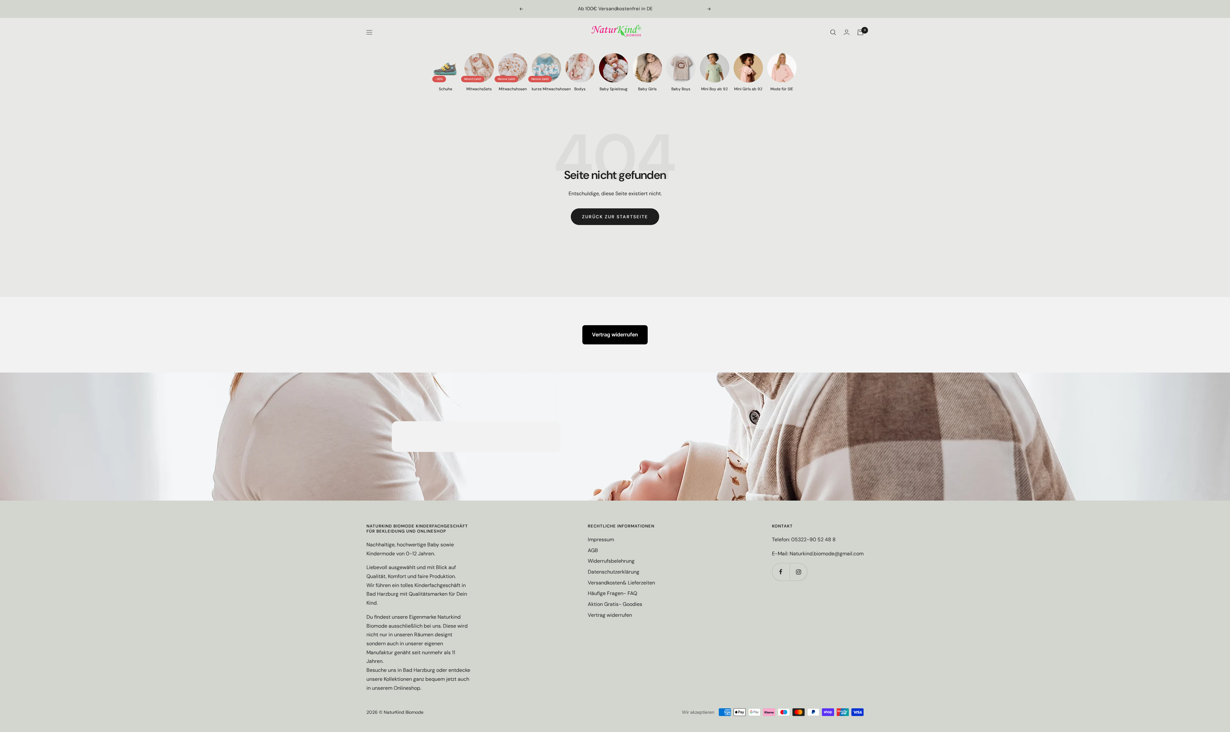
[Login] (846, 32)
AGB (593, 550)
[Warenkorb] (860, 32)
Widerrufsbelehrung (611, 561)
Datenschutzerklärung (613, 571)
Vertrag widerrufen (615, 334)
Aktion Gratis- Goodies (615, 604)
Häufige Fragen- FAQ (612, 593)
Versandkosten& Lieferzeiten (621, 582)
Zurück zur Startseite (615, 217)
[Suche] (833, 32)
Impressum (601, 539)
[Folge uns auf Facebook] (781, 572)
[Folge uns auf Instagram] (798, 572)
